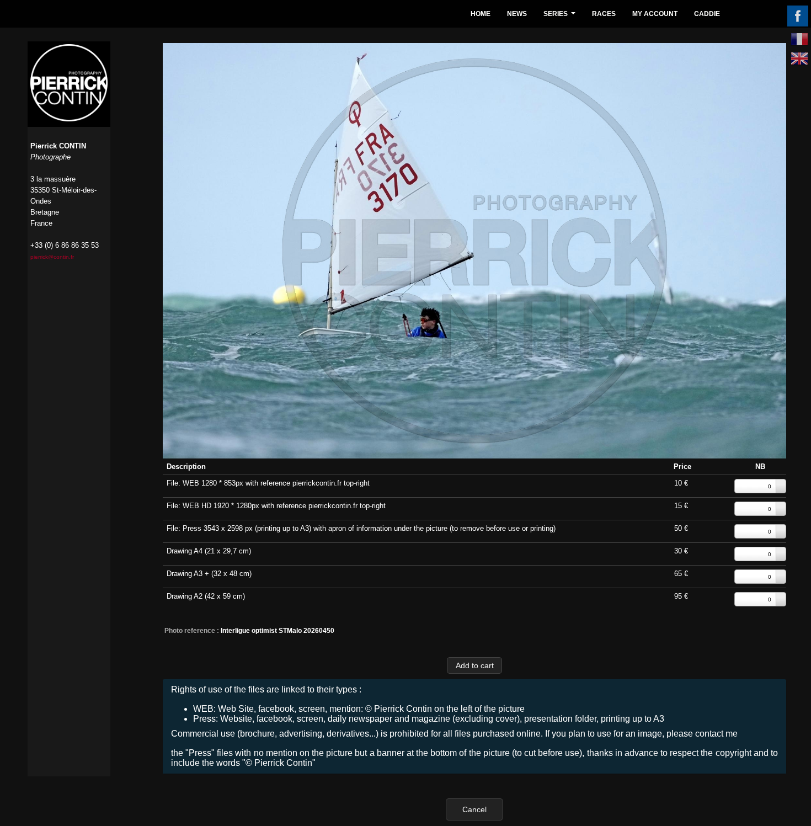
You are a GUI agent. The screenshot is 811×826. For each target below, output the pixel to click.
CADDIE (707, 14)
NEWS (517, 14)
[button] (474, 665)
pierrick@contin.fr (52, 257)
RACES (604, 14)
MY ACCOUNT (654, 14)
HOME (480, 14)
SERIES (560, 17)
